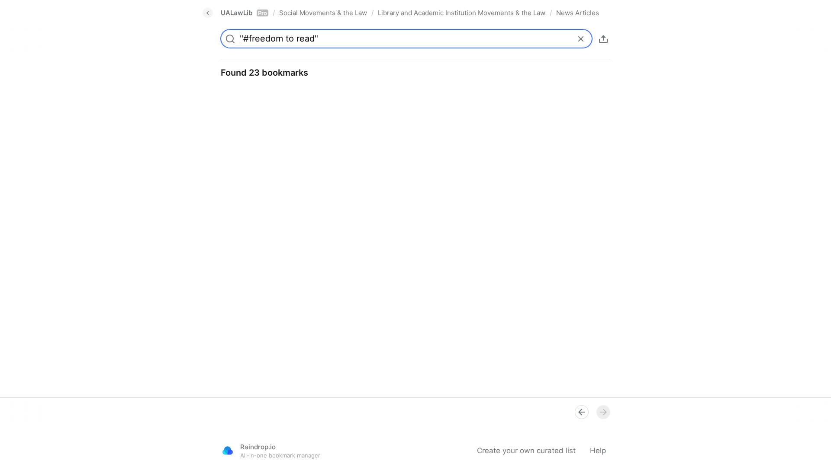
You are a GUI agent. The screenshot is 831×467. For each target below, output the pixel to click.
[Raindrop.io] (228, 450)
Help (598, 450)
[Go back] (208, 13)
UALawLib (244, 13)
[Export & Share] (603, 39)
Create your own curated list (526, 450)
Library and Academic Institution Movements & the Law (461, 13)
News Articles (577, 13)
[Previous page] (582, 412)
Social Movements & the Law (323, 13)
